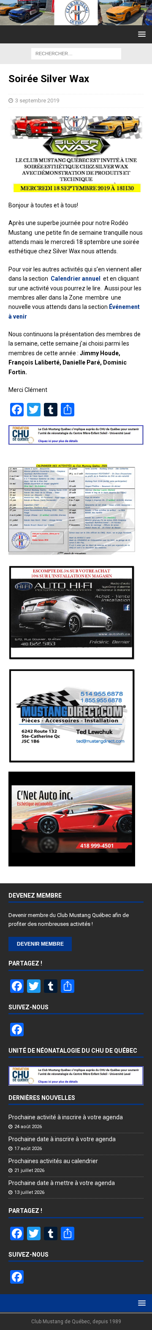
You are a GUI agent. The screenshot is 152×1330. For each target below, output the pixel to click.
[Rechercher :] (76, 53)
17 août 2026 (28, 1148)
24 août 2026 (28, 1126)
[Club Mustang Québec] (76, 20)
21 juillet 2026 (29, 1170)
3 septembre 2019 (37, 100)
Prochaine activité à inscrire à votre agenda (65, 1117)
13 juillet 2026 (29, 1192)
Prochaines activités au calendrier (53, 1161)
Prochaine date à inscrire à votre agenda (62, 1139)
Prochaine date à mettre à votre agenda (61, 1183)
